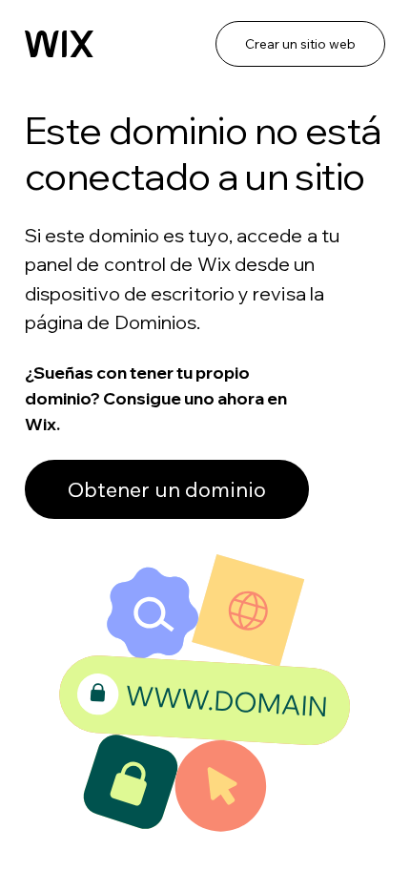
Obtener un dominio (167, 489)
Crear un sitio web (300, 43)
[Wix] (59, 44)
